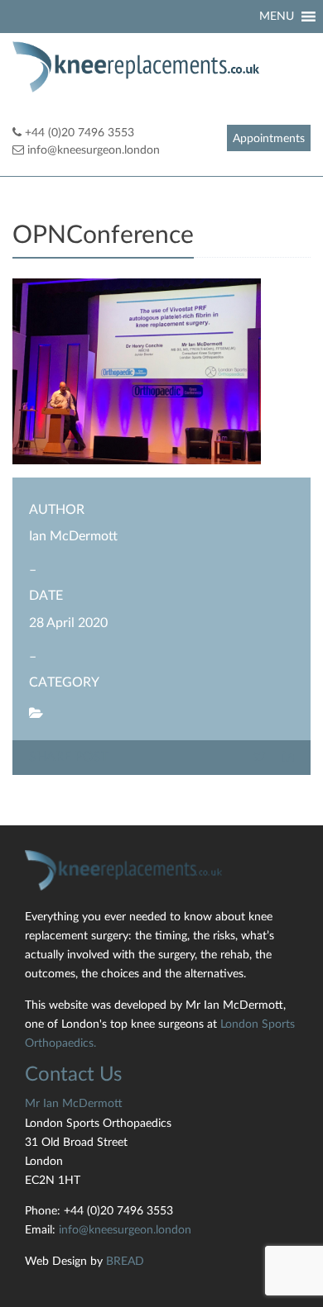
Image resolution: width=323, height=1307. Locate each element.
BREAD (125, 1261)
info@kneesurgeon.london (93, 150)
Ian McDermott (73, 536)
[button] (276, 16)
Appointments (269, 139)
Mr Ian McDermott (74, 1103)
